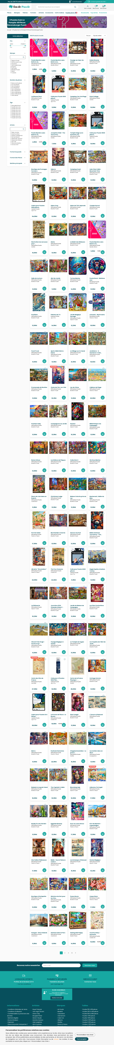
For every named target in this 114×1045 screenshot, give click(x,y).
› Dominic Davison (37, 1020)
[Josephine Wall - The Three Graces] (58, 129)
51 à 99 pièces (15, 87)
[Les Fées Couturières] (97, 601)
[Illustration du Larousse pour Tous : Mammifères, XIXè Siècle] (39, 238)
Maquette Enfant (16, 105)
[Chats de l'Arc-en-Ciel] (58, 383)
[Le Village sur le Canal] (78, 347)
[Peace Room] (78, 892)
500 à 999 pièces (16, 94)
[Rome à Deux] (39, 456)
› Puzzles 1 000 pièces (88, 1016)
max (24, 47)
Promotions (103, 13)
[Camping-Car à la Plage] (78, 92)
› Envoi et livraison (12, 1020)
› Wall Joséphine (37, 1022)
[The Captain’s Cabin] (58, 783)
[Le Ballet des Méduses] (78, 238)
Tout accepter (82, 1039)
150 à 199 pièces (15, 90)
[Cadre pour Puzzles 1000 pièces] (39, 201)
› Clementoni (61, 1016)
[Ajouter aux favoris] (45, 41)
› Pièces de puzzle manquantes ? (17, 1024)
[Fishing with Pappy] (78, 929)
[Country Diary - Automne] (97, 929)
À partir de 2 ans (16, 107)
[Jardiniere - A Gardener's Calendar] (97, 347)
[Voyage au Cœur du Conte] (78, 56)
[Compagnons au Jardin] (58, 420)
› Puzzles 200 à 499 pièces (90, 1011)
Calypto (13, 73)
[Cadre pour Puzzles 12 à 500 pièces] (39, 710)
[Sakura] (58, 165)
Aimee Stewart (15, 137)
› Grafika (59, 1022)
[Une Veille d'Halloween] (39, 856)
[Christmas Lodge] (58, 492)
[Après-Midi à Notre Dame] (58, 347)
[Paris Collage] (97, 92)
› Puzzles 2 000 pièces (88, 1020)
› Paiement (10, 1022)
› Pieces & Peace (62, 1024)
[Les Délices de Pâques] (58, 456)
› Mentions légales (12, 1018)
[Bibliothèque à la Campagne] (97, 420)
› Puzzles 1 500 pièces (88, 1018)
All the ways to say (16, 62)
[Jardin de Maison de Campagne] (78, 601)
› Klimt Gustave (37, 1024)
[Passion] (78, 420)
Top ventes (94, 13)
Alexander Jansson (16, 138)
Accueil (9, 30)
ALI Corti (13, 141)
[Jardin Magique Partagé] (78, 311)
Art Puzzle (14, 68)
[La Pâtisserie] (39, 601)
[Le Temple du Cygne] (78, 638)
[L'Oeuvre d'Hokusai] (97, 710)
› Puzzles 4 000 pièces (89, 1024)
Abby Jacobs (15, 132)
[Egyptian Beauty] (58, 820)
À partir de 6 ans (16, 113)
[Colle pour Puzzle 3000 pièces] (97, 129)
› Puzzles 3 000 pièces (88, 1022)
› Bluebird (60, 1011)
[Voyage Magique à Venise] (58, 638)
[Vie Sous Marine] (97, 456)
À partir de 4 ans (16, 110)
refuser (56, 1039)
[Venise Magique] (97, 856)
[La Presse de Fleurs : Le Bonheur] (58, 710)
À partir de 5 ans (16, 111)
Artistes (41, 13)
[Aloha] (58, 238)
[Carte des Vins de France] (39, 674)
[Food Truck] (39, 347)
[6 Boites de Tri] (58, 311)
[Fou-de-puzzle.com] (19, 8)
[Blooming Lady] (78, 783)
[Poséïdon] (39, 311)
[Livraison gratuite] (89, 2)
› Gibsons (60, 1020)
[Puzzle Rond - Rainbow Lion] (97, 274)
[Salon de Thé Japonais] (78, 201)
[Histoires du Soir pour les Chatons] (58, 892)
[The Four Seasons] (58, 565)
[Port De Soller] (39, 529)
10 (71, 953)
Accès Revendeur (77, 1)
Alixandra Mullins (16, 143)
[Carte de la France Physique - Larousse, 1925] (78, 674)
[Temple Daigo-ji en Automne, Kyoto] (78, 129)
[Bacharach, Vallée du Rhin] (97, 492)
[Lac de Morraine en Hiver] (97, 747)
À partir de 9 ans (16, 116)
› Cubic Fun (60, 1018)
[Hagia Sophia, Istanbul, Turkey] (97, 565)
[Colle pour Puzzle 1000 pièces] (58, 92)
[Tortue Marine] (78, 274)
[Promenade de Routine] (39, 383)
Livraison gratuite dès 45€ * (98, 1)
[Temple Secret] (97, 201)
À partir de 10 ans (16, 118)
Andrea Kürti (14, 144)
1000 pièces (14, 95)
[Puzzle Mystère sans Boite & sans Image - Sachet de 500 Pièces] (39, 56)
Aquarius (14, 63)
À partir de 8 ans (16, 114)
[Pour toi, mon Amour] (78, 820)
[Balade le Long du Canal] (39, 783)
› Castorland (61, 1014)
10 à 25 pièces (15, 84)
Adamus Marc (15, 134)
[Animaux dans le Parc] (58, 929)
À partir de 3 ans (16, 108)
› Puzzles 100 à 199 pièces (89, 1009)
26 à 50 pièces (15, 86)
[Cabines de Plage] (97, 383)
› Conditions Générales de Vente (17, 1009)
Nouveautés (85, 13)
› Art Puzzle (60, 1009)
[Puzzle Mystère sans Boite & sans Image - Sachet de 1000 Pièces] (58, 56)
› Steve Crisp (36, 1014)
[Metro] (39, 747)
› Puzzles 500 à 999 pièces (90, 1014)
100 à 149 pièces (15, 89)
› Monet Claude (37, 1018)
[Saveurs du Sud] (78, 529)
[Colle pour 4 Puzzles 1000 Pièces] (58, 674)
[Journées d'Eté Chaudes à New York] (58, 601)
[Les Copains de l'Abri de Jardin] (97, 638)
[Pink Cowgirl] (78, 710)
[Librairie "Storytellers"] (39, 565)
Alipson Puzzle (15, 60)
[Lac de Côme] (78, 383)
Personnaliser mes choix (85, 1035)
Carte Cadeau (59, 13)
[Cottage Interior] (97, 674)
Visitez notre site (57, 998)
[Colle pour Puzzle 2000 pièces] (78, 565)
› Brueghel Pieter (37, 1016)
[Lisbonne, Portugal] (97, 783)
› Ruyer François (37, 1009)
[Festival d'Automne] (58, 747)
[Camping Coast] (78, 165)
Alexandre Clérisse (16, 140)
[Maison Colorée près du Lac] (78, 492)
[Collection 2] (78, 456)
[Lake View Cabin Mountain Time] (97, 165)
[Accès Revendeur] (70, 2)
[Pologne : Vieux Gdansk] (39, 929)
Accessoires (49, 13)
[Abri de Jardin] (58, 274)
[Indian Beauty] (97, 56)
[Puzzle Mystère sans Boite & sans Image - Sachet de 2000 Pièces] (97, 238)
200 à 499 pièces (16, 92)
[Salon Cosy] (58, 201)
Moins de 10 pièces (16, 83)
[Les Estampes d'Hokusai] (78, 856)
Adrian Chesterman (17, 135)
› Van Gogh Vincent (38, 1011)
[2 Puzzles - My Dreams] (97, 311)
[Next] (75, 952)
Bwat (13, 71)
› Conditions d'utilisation (14, 1011)
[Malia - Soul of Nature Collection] (58, 856)
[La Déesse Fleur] (39, 92)
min (11, 47)
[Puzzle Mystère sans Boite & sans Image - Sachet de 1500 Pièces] (39, 129)
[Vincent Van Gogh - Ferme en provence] (39, 638)
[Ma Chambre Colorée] (58, 529)
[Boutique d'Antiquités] (39, 892)
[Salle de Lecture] (39, 274)
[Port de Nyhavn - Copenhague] (97, 820)
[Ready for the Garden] (39, 820)
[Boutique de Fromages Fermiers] (39, 165)
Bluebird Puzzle (15, 69)
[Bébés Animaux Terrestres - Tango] (97, 529)
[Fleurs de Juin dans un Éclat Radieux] (39, 492)
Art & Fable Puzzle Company (15, 65)
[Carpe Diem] (97, 892)
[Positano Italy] (39, 420)
